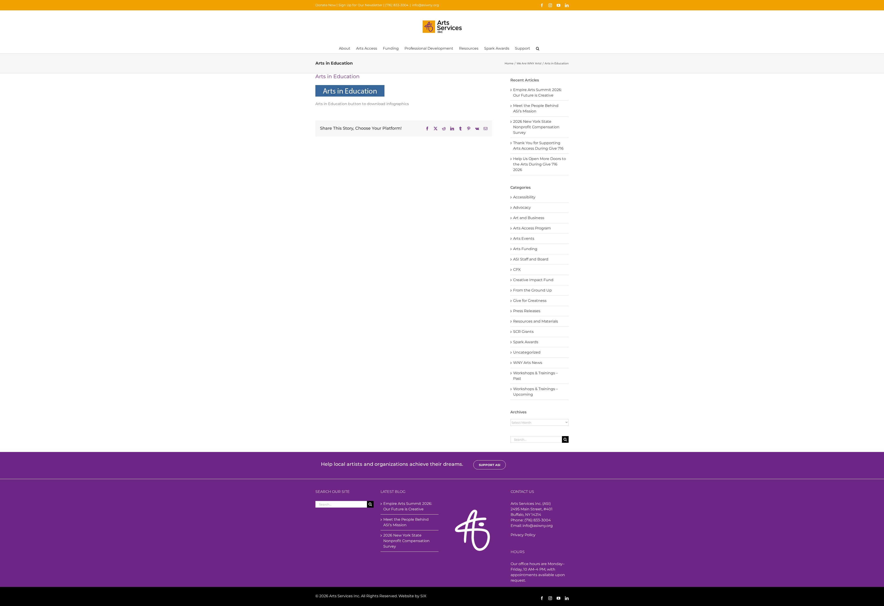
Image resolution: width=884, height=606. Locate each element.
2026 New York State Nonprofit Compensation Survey (536, 127)
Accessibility (524, 197)
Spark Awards (525, 342)
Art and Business (528, 218)
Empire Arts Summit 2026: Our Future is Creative (407, 506)
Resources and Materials (535, 321)
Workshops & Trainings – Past (535, 376)
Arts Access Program (532, 228)
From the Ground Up (532, 290)
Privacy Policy (523, 535)
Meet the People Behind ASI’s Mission (406, 522)
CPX (517, 269)
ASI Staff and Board (530, 259)
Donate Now (325, 5)
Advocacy (522, 207)
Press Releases (526, 311)
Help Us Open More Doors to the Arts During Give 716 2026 (539, 164)
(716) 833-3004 (396, 5)
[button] (537, 48)
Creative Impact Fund (533, 280)
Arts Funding (525, 249)
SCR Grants (523, 331)
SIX (423, 596)
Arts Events (523, 238)
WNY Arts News (527, 362)
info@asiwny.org (425, 5)
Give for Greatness (530, 300)
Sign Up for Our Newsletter (360, 5)
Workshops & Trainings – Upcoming (535, 392)
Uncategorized (527, 352)
